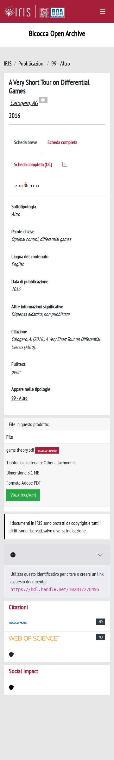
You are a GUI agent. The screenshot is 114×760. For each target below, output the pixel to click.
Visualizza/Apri (23, 495)
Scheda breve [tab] (25, 142)
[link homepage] (20, 11)
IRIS (8, 63)
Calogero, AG (24, 103)
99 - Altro (60, 63)
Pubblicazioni (31, 63)
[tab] (64, 165)
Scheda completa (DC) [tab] (33, 164)
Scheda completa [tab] (62, 142)
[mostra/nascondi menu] (102, 11)
